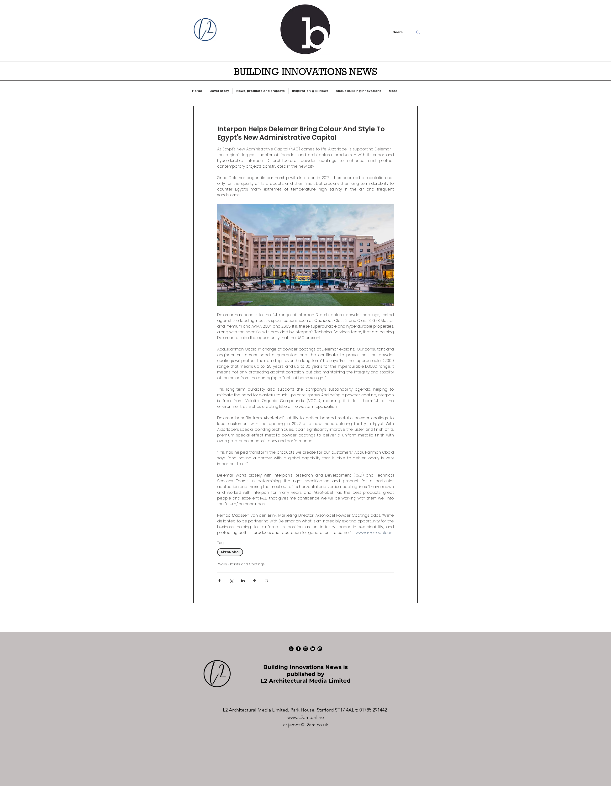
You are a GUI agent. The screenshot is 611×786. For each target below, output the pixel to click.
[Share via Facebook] (219, 580)
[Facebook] (298, 648)
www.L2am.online (305, 717)
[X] (291, 648)
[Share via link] (254, 580)
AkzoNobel (230, 552)
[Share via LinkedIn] (243, 580)
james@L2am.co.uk (308, 725)
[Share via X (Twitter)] (231, 580)
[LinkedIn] (312, 648)
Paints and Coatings (247, 564)
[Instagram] (305, 648)
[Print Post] (266, 580)
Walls (222, 564)
